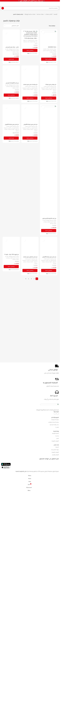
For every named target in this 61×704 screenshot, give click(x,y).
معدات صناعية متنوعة (32, 40)
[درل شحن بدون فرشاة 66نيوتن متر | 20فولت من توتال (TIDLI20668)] (29, 353)
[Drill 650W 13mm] (48, 38)
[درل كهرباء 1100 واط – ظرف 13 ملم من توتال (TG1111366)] (11, 486)
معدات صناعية (40, 14)
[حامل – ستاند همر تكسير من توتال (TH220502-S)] (11, 86)
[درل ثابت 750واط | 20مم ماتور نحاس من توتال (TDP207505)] (48, 353)
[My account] (1, 3)
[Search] (2, 8)
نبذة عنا (57, 648)
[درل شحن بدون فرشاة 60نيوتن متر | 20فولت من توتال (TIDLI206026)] (11, 353)
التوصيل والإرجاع (55, 667)
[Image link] (49, 618)
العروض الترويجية (55, 653)
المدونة (57, 659)
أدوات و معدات (48, 14)
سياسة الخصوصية (55, 632)
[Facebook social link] (58, 626)
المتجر (57, 651)
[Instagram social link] (55, 626)
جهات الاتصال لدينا (55, 662)
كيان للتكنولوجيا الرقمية (21, 683)
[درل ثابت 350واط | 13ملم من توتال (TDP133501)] (11, 219)
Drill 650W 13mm (52, 47)
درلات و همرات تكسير (47, 50)
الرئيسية (55, 14)
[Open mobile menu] (58, 3)
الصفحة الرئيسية (55, 645)
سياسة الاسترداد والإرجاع (54, 634)
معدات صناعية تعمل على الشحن (50, 278)
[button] (48, 59)
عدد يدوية (25, 40)
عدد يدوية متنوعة (33, 42)
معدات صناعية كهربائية (30, 14)
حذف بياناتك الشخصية (54, 637)
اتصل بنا (57, 639)
